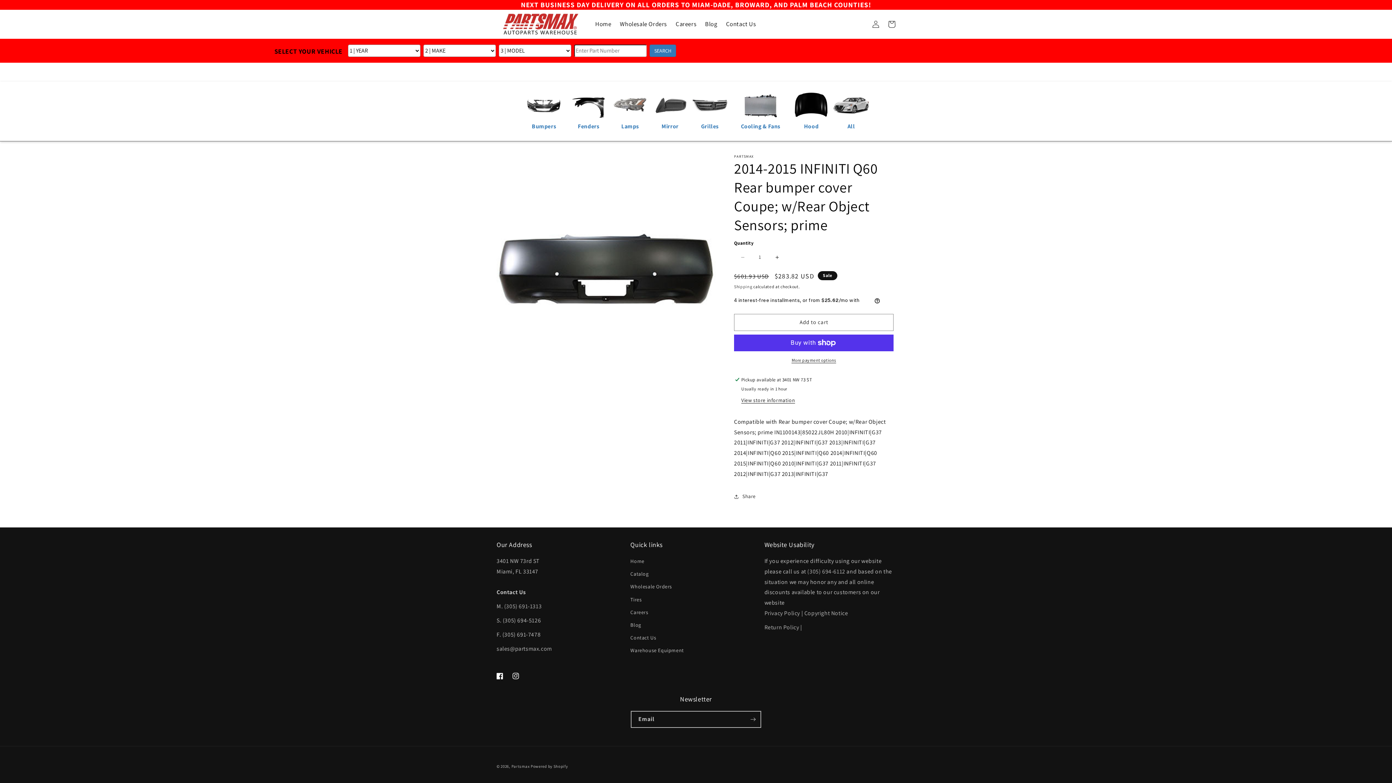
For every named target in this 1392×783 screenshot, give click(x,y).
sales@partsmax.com (524, 648)
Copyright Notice (826, 613)
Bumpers (544, 126)
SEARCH (662, 50)
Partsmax (520, 766)
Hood (811, 126)
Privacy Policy (782, 613)
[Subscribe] (753, 719)
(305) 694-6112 (826, 571)
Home (637, 561)
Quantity (744, 243)
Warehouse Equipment (657, 650)
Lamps (630, 126)
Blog (635, 625)
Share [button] (749, 496)
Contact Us (643, 637)
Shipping (743, 286)
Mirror (670, 126)
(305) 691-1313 (523, 606)
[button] (860, 24)
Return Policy (782, 627)
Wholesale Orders (651, 586)
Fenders (588, 126)
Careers (639, 612)
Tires (636, 599)
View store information (768, 400)
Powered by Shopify (549, 766)
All (851, 126)
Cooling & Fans (760, 126)
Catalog (639, 574)
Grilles (710, 126)
